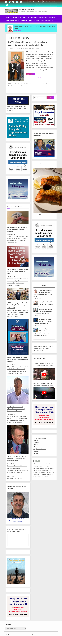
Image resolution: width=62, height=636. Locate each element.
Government (36, 83)
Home (30, 1)
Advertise (38, 5)
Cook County (17, 30)
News (34, 1)
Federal (25, 83)
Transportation (25, 85)
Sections (16, 17)
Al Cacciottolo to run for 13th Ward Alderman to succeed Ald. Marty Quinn (43, 312)
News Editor (25, 48)
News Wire (24, 20)
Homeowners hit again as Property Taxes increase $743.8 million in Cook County (34, 27)
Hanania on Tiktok (34, 20)
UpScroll (35, 451)
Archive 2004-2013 (47, 20)
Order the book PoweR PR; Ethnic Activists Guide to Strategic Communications (43, 348)
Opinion (40, 1)
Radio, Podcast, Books (12, 20)
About (7, 17)
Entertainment (46, 1)
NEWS (44, 286)
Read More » (31, 74)
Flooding (29, 83)
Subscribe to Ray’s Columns (49, 5)
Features (54, 1)
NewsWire (45, 83)
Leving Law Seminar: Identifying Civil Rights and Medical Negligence (42, 321)
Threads (35, 453)
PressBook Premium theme (50, 634)
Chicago (12, 83)
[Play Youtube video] (44, 374)
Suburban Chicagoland (26, 9)
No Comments (35, 48)
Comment (52, 17)
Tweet (40, 77)
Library (25, 17)
